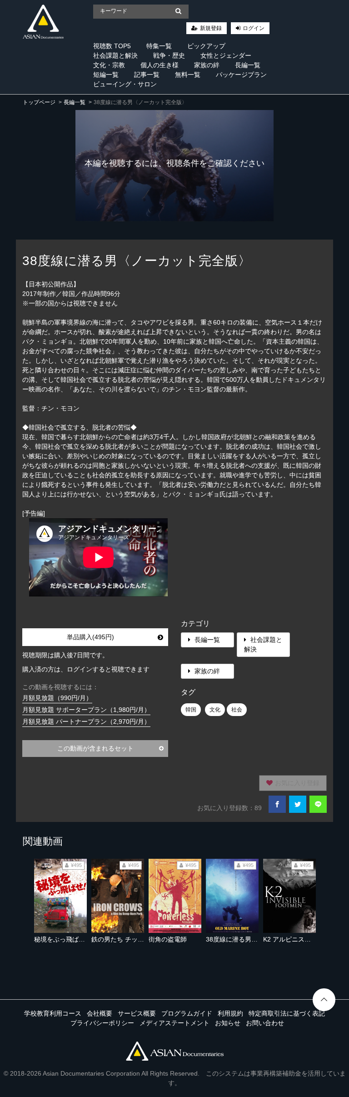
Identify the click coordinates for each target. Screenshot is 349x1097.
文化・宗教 (109, 65)
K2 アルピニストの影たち (299, 939)
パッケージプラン (241, 74)
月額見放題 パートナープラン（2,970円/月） (86, 721)
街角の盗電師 (168, 939)
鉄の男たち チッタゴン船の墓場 (136, 939)
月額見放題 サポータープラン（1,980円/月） (86, 709)
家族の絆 (206, 65)
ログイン (253, 28)
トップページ (39, 102)
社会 (236, 709)
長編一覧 (247, 65)
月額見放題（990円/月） (57, 697)
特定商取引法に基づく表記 (287, 1013)
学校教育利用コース (52, 1013)
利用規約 (230, 1013)
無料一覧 (187, 74)
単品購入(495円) (90, 637)
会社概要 (99, 1013)
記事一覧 (147, 74)
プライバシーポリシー (102, 1023)
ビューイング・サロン (125, 84)
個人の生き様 (159, 65)
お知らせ (227, 1023)
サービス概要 (137, 1013)
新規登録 (211, 28)
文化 (214, 709)
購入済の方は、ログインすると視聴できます (86, 669)
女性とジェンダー (225, 55)
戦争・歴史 (169, 55)
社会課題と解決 (115, 55)
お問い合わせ (265, 1023)
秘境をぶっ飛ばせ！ (62, 939)
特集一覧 (159, 46)
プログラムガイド (186, 1013)
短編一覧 (106, 74)
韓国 (190, 709)
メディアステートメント (174, 1023)
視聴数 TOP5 (112, 46)
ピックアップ (206, 46)
